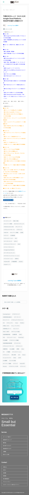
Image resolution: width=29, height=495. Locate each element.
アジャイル (23, 366)
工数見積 (13, 235)
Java (17, 323)
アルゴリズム (17, 343)
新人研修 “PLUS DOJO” (7, 445)
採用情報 (4, 475)
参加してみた (6, 325)
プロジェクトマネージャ (10, 229)
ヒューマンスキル (15, 325)
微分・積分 (16, 221)
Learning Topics (7, 314)
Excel (24, 354)
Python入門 (7, 261)
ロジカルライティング (19, 223)
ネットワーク (19, 226)
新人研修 (14, 354)
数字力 (17, 258)
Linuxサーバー (7, 264)
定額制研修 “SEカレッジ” (7, 439)
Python (21, 261)
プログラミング (16, 314)
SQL (23, 349)
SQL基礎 (5, 340)
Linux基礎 (12, 349)
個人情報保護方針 (6, 478)
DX (16, 238)
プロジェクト (6, 354)
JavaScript (21, 337)
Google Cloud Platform (9, 250)
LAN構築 (5, 360)
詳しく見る (13, 397)
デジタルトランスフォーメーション (12, 255)
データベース (17, 317)
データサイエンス (8, 241)
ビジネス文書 (13, 360)
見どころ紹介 (6, 331)
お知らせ (4, 469)
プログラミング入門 (14, 366)
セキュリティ (10, 323)
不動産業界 (14, 261)
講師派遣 (4, 442)
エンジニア (16, 328)
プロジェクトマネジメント (10, 244)
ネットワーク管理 (8, 223)
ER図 (22, 232)
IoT (19, 354)
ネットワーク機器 (14, 232)
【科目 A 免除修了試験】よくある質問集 (12, 302)
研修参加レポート (7, 328)
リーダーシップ (8, 221)
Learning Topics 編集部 (13, 25)
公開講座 (4, 451)
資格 (18, 349)
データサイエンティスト (10, 252)
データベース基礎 (7, 363)
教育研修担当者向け (8, 317)
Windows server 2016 (9, 226)
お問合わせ (5, 467)
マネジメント (19, 346)
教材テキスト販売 (6, 454)
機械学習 (5, 349)
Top (4, 9)
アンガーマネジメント (9, 247)
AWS (21, 334)
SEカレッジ (12, 9)
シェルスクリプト (7, 357)
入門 (20, 357)
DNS (19, 244)
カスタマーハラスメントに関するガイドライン (11, 484)
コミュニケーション (9, 238)
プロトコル (19, 229)
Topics (7, 9)
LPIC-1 (16, 241)
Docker (5, 366)
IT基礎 (8, 351)
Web (15, 357)
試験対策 (15, 334)
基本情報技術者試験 (8, 343)
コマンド (6, 235)
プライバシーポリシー (7, 481)
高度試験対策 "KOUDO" (7, 448)
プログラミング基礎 (14, 340)
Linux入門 (22, 363)
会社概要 (4, 472)
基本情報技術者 (7, 334)
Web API (6, 232)
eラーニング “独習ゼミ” (7, 436)
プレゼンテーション (9, 258)
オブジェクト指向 (15, 331)
